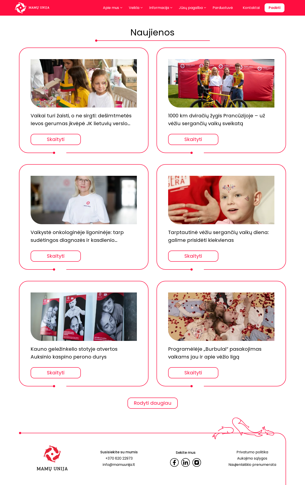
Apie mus (111, 7)
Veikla (134, 7)
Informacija (159, 7)
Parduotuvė (223, 7)
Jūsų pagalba (191, 7)
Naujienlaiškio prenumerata (252, 464)
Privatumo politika (252, 452)
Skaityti (56, 139)
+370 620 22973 (119, 458)
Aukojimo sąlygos (252, 458)
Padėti (274, 7)
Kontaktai (251, 7)
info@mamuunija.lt (119, 464)
